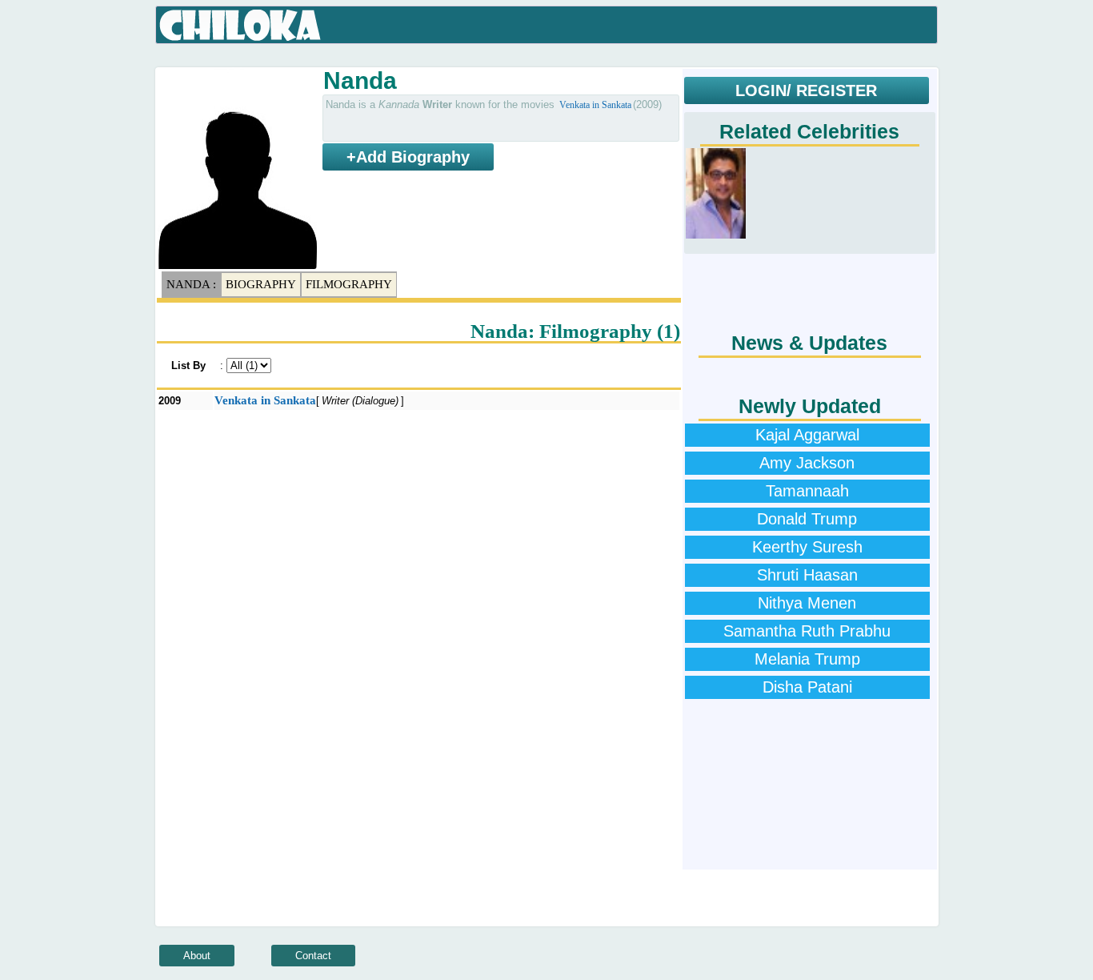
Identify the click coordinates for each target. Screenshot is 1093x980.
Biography (261, 284)
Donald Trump (807, 519)
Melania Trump (807, 659)
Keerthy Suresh (807, 547)
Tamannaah (807, 491)
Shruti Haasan (807, 575)
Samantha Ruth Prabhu (807, 631)
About (196, 956)
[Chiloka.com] (240, 26)
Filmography (349, 284)
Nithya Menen (807, 603)
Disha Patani (807, 687)
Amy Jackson (807, 463)
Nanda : (191, 284)
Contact (313, 956)
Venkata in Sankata (595, 104)
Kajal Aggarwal (807, 435)
